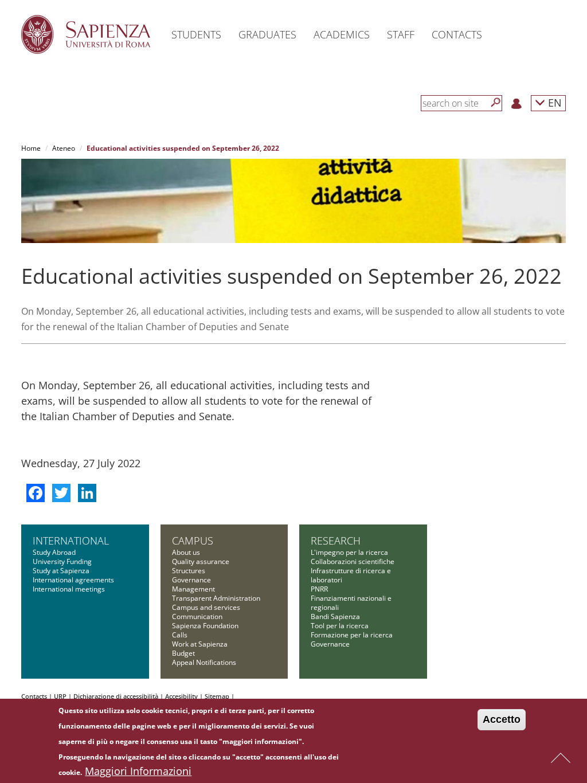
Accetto (502, 719)
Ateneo (63, 148)
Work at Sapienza (200, 644)
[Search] (496, 102)
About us (186, 552)
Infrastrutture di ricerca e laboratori (351, 575)
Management (193, 589)
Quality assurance (200, 561)
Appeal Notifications (204, 662)
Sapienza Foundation (205, 626)
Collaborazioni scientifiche (352, 561)
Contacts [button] (457, 34)
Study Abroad (54, 552)
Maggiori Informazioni (138, 771)
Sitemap (217, 696)
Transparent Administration (216, 598)
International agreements (73, 580)
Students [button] (196, 34)
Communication (197, 616)
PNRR (319, 589)
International (71, 540)
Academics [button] (342, 34)
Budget (183, 653)
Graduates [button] (267, 34)
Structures (188, 570)
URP (60, 696)
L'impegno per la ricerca (349, 552)
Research (336, 540)
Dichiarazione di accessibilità (115, 696)
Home (31, 148)
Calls (179, 635)
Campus (192, 540)
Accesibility (181, 696)
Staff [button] (400, 34)
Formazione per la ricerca (352, 635)
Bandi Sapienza (335, 616)
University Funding (62, 561)
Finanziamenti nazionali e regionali (351, 602)
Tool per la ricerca (340, 626)
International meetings (69, 589)
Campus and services (206, 607)
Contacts (34, 696)
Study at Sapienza (61, 570)
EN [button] (553, 102)
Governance (191, 580)
